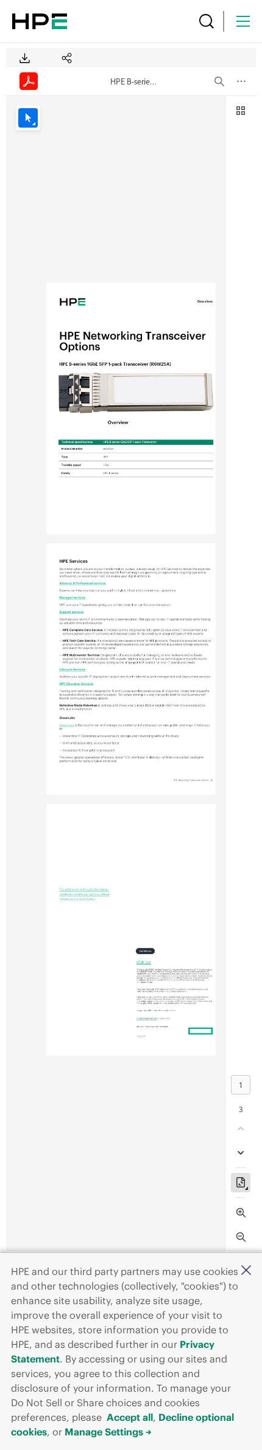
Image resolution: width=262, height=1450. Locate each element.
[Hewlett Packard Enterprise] (39, 21)
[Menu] (243, 21)
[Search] (206, 21)
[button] (246, 1271)
